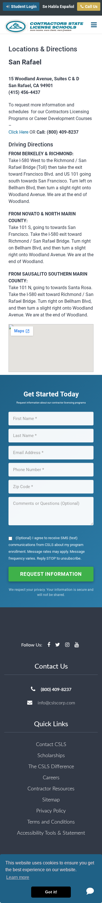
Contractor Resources (51, 788)
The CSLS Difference (51, 766)
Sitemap (51, 800)
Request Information (51, 574)
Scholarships (51, 755)
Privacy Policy (51, 811)
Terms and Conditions (51, 822)
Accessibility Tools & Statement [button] (51, 833)
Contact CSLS (51, 744)
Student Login (24, 6)
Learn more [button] (17, 877)
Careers (51, 777)
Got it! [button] (51, 892)
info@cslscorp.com (56, 703)
